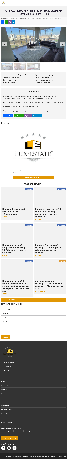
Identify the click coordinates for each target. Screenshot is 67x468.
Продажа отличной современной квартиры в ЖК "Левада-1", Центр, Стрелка (15, 249)
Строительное (40, 431)
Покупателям (4, 385)
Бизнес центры (5, 405)
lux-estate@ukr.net (19, 170)
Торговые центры (5, 418)
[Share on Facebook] (2, 22)
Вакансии (3, 394)
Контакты (3, 398)
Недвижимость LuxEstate (33, 177)
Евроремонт (19, 431)
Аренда (51, 75)
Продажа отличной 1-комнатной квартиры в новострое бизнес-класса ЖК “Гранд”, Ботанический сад (16, 286)
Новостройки (4, 414)
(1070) (25, 18)
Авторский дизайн (7, 431)
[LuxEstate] (33, 147)
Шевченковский (45, 77)
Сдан (58, 75)
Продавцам (4, 389)
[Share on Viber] (10, 22)
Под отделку (29, 431)
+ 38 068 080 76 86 (9, 366)
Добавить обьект (5, 422)
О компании (4, 377)
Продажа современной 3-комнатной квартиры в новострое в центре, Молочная (48, 213)
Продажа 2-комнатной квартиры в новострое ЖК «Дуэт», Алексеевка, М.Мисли (49, 249)
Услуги (3, 381)
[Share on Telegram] (13, 22)
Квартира (21, 75)
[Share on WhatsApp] (6, 22)
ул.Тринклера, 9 (14, 77)
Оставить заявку (10, 438)
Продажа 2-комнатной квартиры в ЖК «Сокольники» (13, 211)
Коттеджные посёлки (6, 409)
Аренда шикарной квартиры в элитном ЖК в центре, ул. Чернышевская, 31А (49, 285)
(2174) (10, 18)
